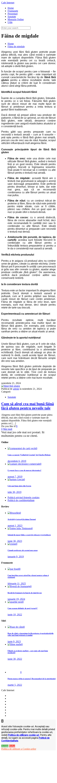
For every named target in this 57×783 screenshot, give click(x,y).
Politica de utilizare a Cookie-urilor (18, 749)
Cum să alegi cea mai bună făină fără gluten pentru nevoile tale (27, 406)
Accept (4, 746)
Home (11, 43)
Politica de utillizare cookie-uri (23, 735)
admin (16, 388)
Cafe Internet (7, 2)
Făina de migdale (16, 46)
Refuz (12, 746)
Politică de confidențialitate (21, 500)
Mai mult (7, 429)
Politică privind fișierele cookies (23, 497)
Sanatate (12, 397)
